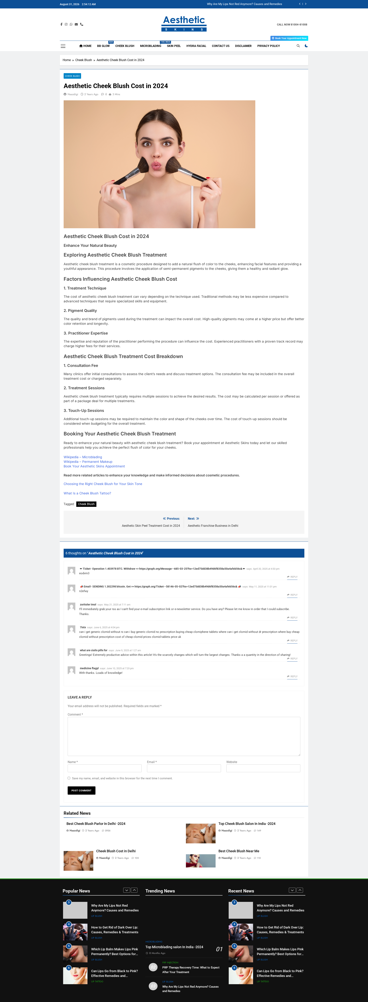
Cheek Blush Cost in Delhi (116, 851)
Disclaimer (243, 46)
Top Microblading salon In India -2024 (174, 947)
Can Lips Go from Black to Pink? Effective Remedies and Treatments (114, 975)
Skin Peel (174, 46)
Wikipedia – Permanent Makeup (88, 462)
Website (231, 762)
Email (152, 762)
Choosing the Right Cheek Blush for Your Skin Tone (103, 484)
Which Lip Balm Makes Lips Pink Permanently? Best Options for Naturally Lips (114, 954)
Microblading (152, 44)
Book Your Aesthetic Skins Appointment (94, 466)
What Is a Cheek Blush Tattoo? (87, 493)
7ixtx (83, 627)
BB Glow (105, 44)
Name (73, 762)
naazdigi (73, 94)
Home (87, 46)
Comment (75, 714)
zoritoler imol (88, 604)
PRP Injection (170, 962)
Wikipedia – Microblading (83, 457)
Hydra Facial (196, 46)
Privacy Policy (268, 46)
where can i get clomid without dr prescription (248, 632)
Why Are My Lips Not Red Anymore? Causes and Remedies (244, 4)
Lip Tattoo (97, 981)
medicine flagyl (89, 668)
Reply (294, 577)
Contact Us (220, 46)
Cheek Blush (124, 46)
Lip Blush (96, 916)
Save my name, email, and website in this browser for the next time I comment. (122, 778)
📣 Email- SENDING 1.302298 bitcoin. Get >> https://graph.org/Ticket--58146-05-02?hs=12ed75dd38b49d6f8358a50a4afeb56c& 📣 (160, 586)
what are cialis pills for (93, 650)
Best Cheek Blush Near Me (239, 851)
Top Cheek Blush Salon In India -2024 (247, 824)
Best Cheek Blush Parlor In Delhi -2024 (96, 824)
